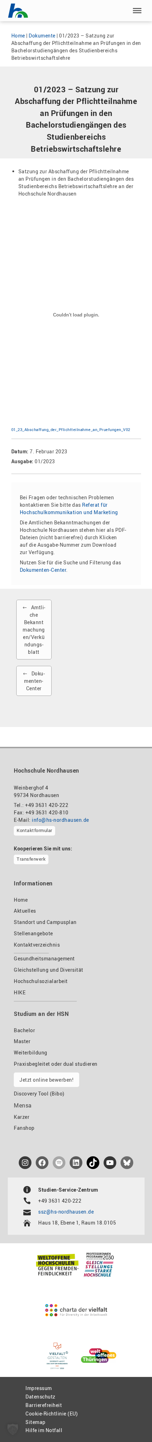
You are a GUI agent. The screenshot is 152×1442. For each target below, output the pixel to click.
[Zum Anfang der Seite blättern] (130, 1421)
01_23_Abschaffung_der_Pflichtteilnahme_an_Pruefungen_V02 (70, 429)
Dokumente (42, 35)
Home (18, 35)
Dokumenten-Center (43, 569)
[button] (137, 10)
